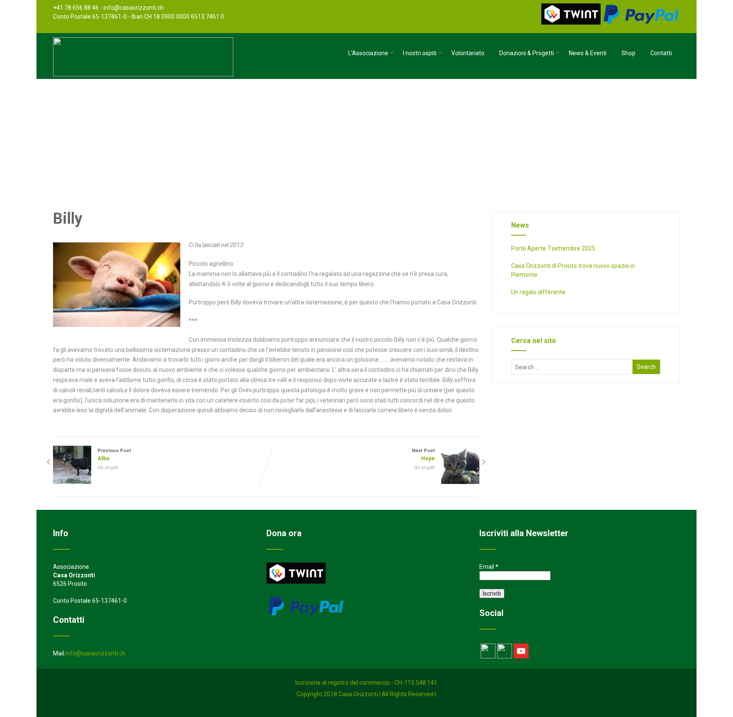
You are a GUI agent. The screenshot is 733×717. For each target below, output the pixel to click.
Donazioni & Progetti (526, 53)
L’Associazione (368, 53)
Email (488, 566)
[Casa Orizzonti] (143, 74)
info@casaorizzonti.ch (95, 653)
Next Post (423, 454)
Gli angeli (108, 467)
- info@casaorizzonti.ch (132, 7)
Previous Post (114, 454)
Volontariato (467, 53)
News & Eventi (588, 53)
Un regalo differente (538, 292)
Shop (628, 53)
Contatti (661, 53)
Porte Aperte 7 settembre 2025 (553, 248)
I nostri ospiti (419, 53)
